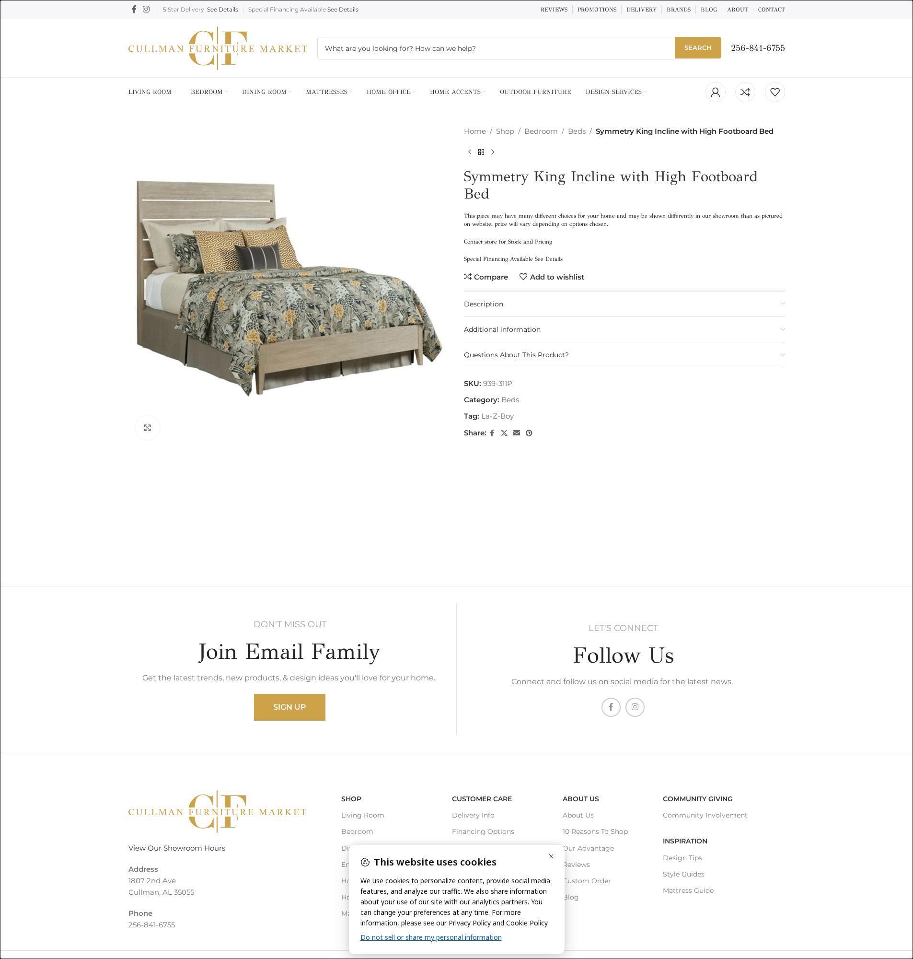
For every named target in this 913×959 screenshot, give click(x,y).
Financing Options (483, 831)
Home (475, 131)
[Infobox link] (758, 48)
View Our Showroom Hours (176, 848)
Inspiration (685, 841)
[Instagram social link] (146, 9)
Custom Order (587, 881)
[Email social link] (516, 433)
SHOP (351, 799)
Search (698, 47)
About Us (581, 799)
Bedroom (541, 131)
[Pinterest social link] (529, 433)
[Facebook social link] (134, 9)
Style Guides (684, 874)
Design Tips (682, 857)
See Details (222, 9)
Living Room (362, 815)
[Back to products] (481, 152)
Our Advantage (588, 847)
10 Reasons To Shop (595, 831)
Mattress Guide (688, 890)
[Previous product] (469, 152)
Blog (571, 897)
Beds (577, 131)
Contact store (480, 241)
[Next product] (492, 152)
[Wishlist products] (775, 92)
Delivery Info (473, 815)
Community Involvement (705, 815)
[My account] (715, 92)
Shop (505, 131)
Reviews (576, 864)
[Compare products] (745, 92)
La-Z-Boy (497, 416)
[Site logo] (218, 47)
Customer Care (482, 799)
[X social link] (504, 433)
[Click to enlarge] (148, 428)
